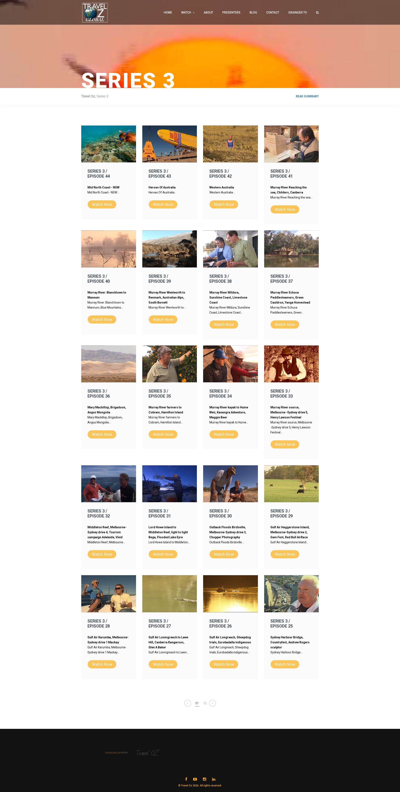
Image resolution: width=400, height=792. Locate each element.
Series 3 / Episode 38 (220, 279)
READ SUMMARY (307, 96)
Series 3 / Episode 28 (99, 624)
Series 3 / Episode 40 (99, 279)
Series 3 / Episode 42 (220, 174)
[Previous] (187, 703)
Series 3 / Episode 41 (281, 174)
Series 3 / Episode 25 (281, 624)
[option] (121, 752)
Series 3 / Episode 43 (160, 174)
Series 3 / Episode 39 (160, 279)
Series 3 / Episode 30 (220, 513)
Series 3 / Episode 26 (220, 624)
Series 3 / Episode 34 (220, 394)
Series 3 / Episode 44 (99, 174)
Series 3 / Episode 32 (99, 513)
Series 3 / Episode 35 (160, 394)
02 (205, 703)
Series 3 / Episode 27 (160, 624)
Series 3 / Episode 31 (160, 513)
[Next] (212, 703)
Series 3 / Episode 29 (281, 513)
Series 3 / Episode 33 (281, 394)
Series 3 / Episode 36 (99, 394)
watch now (102, 204)
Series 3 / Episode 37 (281, 279)
